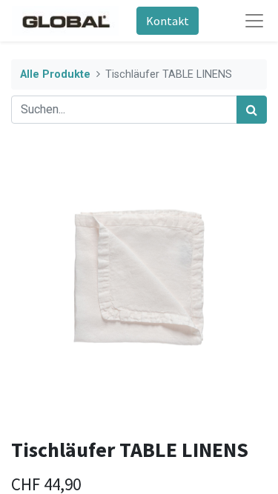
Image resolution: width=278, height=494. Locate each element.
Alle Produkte (55, 74)
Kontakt (167, 20)
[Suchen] (251, 110)
